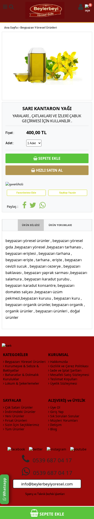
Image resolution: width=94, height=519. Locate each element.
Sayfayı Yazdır (67, 192)
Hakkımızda (58, 361)
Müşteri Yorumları (63, 420)
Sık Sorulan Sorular (64, 416)
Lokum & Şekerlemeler (21, 383)
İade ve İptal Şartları (65, 370)
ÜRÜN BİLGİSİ (31, 225)
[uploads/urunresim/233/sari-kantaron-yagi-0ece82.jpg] (47, 66)
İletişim (55, 425)
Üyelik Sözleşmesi (63, 383)
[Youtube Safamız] (78, 449)
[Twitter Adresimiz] (36, 449)
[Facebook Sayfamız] (16, 449)
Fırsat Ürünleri (15, 420)
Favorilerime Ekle (26, 192)
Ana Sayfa (11, 27)
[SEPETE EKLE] (47, 509)
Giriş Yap (56, 412)
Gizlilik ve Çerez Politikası (69, 366)
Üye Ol (54, 407)
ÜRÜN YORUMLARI (60, 225)
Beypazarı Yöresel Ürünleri (38, 27)
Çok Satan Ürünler (18, 407)
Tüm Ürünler (14, 429)
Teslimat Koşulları (63, 379)
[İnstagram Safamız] (56, 449)
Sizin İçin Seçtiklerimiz (21, 425)
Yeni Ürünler (14, 416)
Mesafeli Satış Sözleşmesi (69, 375)
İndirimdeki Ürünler (20, 412)
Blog (53, 429)
